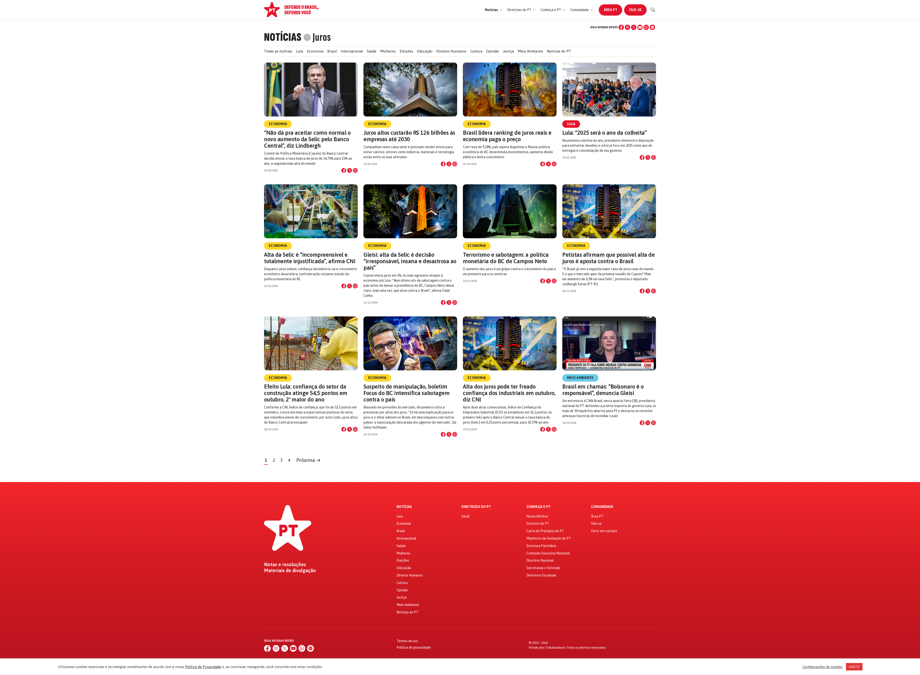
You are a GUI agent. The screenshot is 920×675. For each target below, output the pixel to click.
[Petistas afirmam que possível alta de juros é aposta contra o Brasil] (609, 211)
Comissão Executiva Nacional (548, 553)
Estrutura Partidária (541, 546)
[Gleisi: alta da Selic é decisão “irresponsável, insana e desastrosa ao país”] (410, 211)
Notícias (404, 507)
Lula (299, 51)
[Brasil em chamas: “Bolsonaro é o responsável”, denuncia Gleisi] (609, 343)
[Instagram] (627, 27)
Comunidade (602, 507)
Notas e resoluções (285, 564)
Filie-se (635, 10)
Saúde (371, 51)
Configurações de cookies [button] (822, 667)
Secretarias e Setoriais (543, 568)
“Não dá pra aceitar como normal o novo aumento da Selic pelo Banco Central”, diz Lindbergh (307, 139)
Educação (424, 51)
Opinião (492, 51)
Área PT (610, 10)
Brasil (332, 51)
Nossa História (537, 516)
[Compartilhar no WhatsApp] (355, 170)
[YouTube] (640, 27)
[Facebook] (621, 27)
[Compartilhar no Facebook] (343, 170)
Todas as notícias (278, 51)
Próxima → (308, 460)
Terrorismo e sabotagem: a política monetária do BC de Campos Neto (506, 257)
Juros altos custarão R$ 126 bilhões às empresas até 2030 (409, 135)
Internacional (352, 51)
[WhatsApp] (646, 27)
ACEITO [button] (854, 667)
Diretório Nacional (540, 560)
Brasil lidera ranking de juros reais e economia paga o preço (507, 135)
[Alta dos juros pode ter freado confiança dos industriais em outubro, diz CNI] (510, 343)
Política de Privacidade (203, 667)
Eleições (406, 51)
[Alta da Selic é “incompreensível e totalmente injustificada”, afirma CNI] (311, 211)
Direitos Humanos (451, 51)
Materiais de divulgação (290, 570)
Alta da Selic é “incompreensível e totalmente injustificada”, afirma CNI (309, 257)
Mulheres (388, 51)
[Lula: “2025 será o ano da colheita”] (609, 89)
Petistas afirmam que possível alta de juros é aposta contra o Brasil (608, 257)
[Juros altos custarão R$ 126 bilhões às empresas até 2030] (410, 89)
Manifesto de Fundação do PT (548, 538)
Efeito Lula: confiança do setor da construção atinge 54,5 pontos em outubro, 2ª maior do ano (305, 393)
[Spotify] (652, 27)
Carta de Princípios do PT (545, 531)
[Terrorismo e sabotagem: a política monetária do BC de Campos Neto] (510, 211)
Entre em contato (604, 531)
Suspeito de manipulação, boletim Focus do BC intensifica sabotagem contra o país (406, 393)
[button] (493, 10)
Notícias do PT (559, 51)
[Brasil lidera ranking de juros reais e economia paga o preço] (510, 89)
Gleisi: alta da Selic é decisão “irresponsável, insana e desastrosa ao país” (409, 261)
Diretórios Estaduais (541, 575)
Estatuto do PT (537, 523)
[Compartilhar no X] (349, 170)
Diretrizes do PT (476, 507)
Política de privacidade (414, 647)
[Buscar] (652, 9)
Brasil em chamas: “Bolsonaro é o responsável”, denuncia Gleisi (603, 389)
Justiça (508, 51)
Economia (315, 51)
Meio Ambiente (530, 51)
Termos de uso (407, 641)
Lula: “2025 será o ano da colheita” (604, 132)
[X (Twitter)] (633, 27)
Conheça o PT (538, 507)
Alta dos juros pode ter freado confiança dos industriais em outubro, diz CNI (509, 393)
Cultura (476, 51)
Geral (465, 516)
